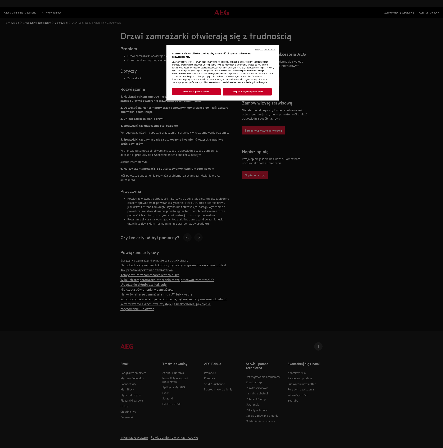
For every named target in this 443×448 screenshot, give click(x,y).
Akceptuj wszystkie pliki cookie (247, 92)
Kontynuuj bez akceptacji (265, 49)
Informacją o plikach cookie (203, 82)
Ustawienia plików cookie (196, 92)
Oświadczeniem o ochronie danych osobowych (244, 82)
